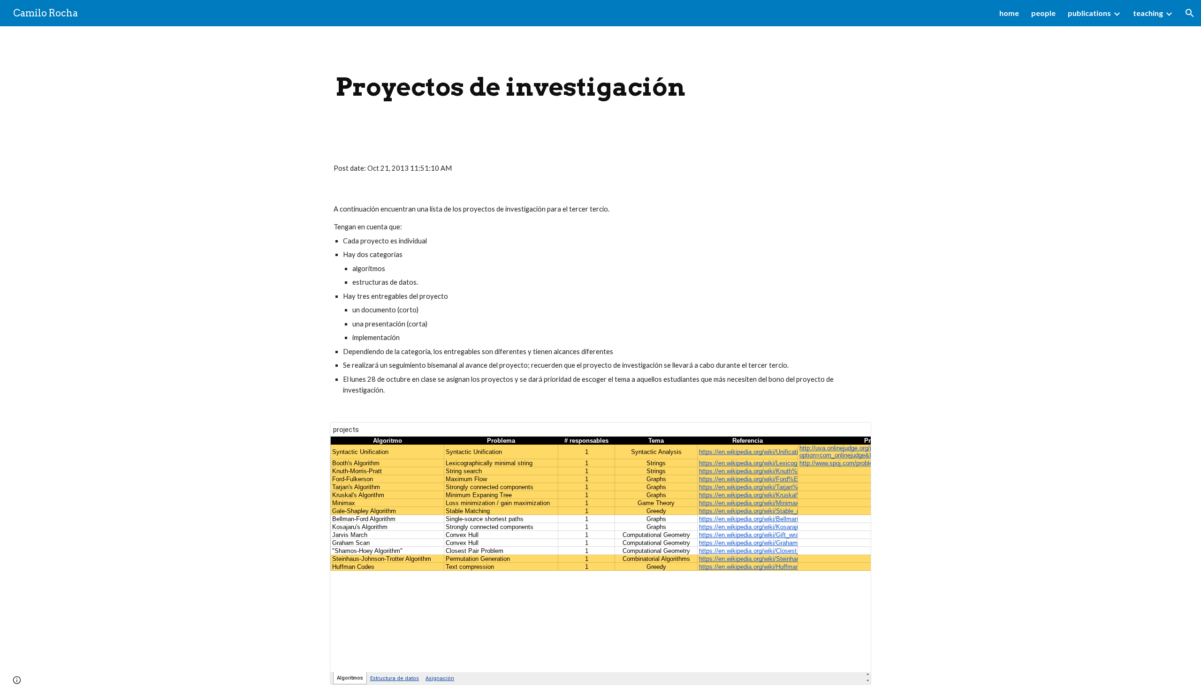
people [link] (1043, 12)
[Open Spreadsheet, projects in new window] (853, 434)
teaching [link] (1148, 12)
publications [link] (1089, 12)
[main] (510, 87)
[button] (1189, 13)
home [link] (1009, 12)
